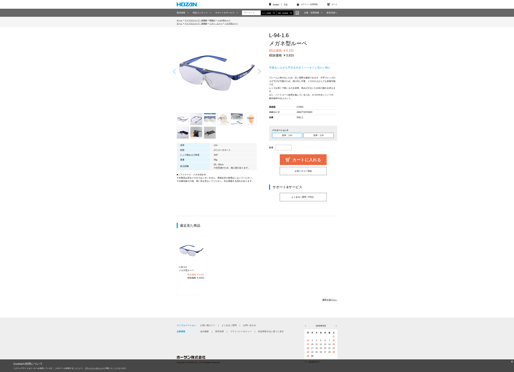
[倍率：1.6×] (217, 71)
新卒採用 (219, 331)
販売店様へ (332, 13)
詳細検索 (297, 13)
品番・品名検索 (283, 13)
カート (334, 4)
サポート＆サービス (225, 13)
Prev (174, 71)
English (276, 4)
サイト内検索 (266, 13)
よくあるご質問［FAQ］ (303, 197)
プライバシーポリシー (241, 331)
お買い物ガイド (207, 325)
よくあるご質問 (229, 325)
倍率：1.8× (318, 135)
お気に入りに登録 (303, 171)
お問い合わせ (249, 325)
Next (259, 71)
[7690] (183, 119)
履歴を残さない (329, 300)
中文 (286, 4)
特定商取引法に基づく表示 (271, 331)
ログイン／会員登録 (309, 4)
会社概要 (204, 331)
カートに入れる (306, 160)
